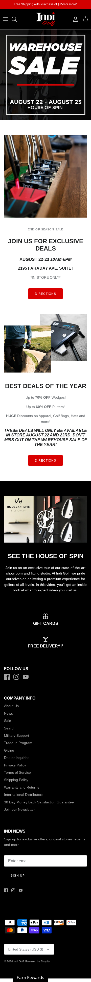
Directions (45, 294)
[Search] (16, 19)
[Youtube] (26, 677)
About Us (11, 706)
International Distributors (23, 795)
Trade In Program (18, 743)
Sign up (18, 875)
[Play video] (45, 519)
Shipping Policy (16, 780)
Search (9, 728)
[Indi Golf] (45, 19)
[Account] (74, 19)
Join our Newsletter (19, 809)
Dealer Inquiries (16, 758)
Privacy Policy (15, 765)
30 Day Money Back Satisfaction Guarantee (39, 802)
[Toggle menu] (5, 19)
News (8, 713)
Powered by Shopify (37, 961)
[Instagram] (16, 677)
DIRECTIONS (45, 460)
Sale (7, 721)
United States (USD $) (25, 949)
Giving (9, 750)
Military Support (16, 735)
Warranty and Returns (21, 787)
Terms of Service (17, 772)
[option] (45, 74)
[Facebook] (7, 677)
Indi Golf (19, 961)
